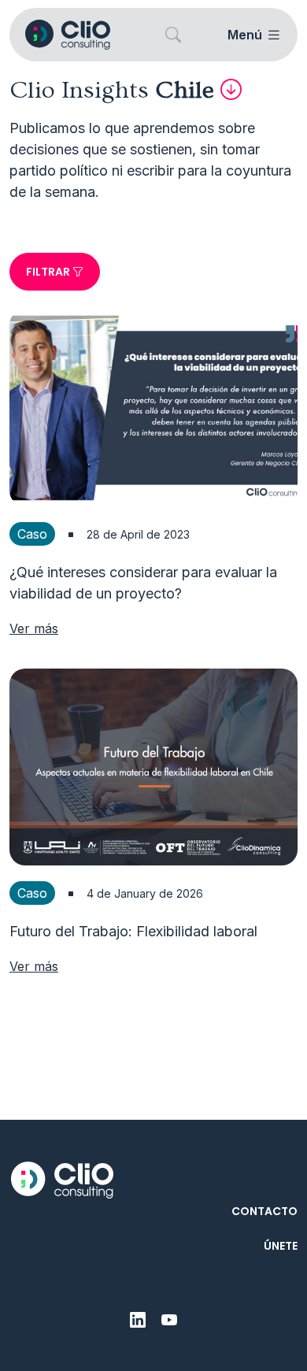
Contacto (264, 1211)
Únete (281, 1246)
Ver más (33, 628)
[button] (173, 34)
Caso (32, 534)
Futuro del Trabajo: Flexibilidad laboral (133, 931)
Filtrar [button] (49, 272)
